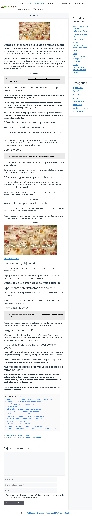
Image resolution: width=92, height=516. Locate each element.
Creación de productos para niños (80, 48)
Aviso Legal (50, 513)
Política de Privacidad (35, 513)
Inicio (21, 3)
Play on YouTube (11, 258)
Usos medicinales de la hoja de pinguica (80, 58)
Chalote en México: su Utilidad (17, 435)
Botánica (66, 3)
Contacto (38, 9)
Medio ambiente (35, 3)
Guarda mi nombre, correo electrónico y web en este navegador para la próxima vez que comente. (35, 496)
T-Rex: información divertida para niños (79, 68)
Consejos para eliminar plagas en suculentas (24, 438)
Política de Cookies (63, 513)
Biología (76, 91)
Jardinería (80, 3)
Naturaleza (52, 3)
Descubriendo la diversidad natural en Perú (80, 28)
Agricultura (24, 9)
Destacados (78, 101)
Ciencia (76, 98)
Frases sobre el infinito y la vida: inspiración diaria (80, 38)
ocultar (20, 396)
